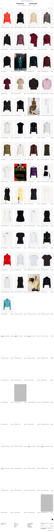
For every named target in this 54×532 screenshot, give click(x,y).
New (19, 5)
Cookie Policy (29, 525)
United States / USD (4, 523)
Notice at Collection (30, 526)
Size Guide (15, 526)
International (15, 525)
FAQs (15, 527)
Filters (48, 8)
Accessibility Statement (30, 523)
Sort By (51, 8)
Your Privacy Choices (30, 527)
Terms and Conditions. (43, 528)
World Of (34, 5)
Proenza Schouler (24, 5)
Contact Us (15, 523)
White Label (29, 5)
